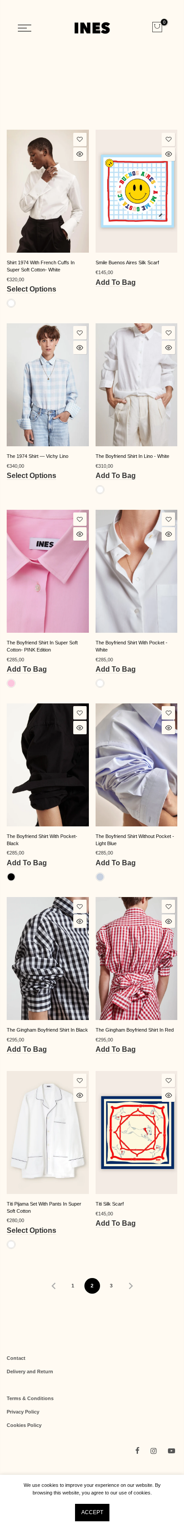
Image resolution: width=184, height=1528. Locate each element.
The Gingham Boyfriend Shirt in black (47, 1030)
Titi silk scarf (110, 1203)
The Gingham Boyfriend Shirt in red (135, 1030)
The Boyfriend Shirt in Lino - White (132, 456)
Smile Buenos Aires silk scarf (127, 262)
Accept (92, 1512)
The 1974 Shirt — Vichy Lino (37, 456)
